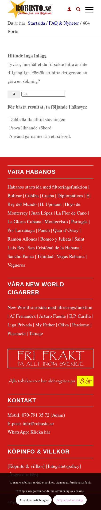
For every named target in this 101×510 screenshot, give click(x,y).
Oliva (63, 324)
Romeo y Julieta (55, 239)
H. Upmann (51, 204)
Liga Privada (20, 324)
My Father (45, 324)
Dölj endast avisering (70, 500)
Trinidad (45, 256)
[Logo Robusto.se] (42, 9)
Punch (44, 230)
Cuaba (48, 195)
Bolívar (15, 195)
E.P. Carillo (80, 316)
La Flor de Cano (71, 213)
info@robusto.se (38, 423)
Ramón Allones (22, 239)
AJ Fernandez (23, 316)
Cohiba (32, 195)
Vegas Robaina (71, 256)
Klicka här (40, 432)
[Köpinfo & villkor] (26, 466)
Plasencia (17, 333)
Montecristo (56, 221)
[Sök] (76, 9)
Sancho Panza (21, 256)
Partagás (79, 221)
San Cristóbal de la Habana (53, 247)
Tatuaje (36, 333)
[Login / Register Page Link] (66, 9)
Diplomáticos (70, 195)
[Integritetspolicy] (63, 466)
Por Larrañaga (21, 230)
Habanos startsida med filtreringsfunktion (47, 187)
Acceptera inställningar (33, 500)
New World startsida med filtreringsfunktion (50, 307)
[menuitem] (66, 9)
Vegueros (16, 265)
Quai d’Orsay (65, 230)
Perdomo (80, 324)
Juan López (42, 213)
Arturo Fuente (52, 316)
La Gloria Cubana (24, 221)
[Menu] (87, 9)
